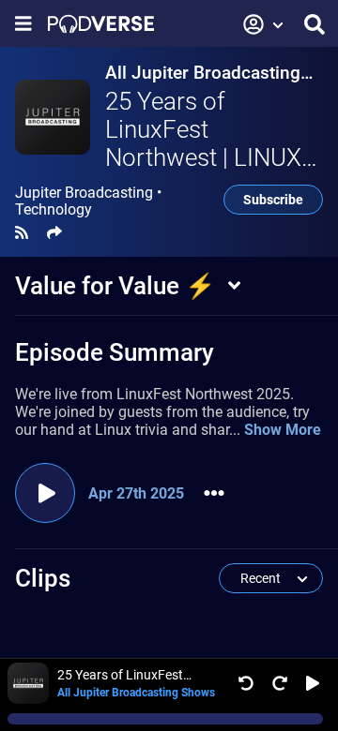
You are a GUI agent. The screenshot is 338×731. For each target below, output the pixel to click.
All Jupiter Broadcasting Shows (202, 72)
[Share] (54, 233)
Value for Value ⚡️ (115, 286)
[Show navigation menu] (23, 24)
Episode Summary (114, 352)
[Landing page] (101, 24)
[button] (263, 24)
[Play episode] (45, 493)
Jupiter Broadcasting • (88, 201)
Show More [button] (282, 430)
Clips (42, 578)
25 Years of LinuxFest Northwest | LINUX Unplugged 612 (203, 143)
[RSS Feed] (21, 233)
